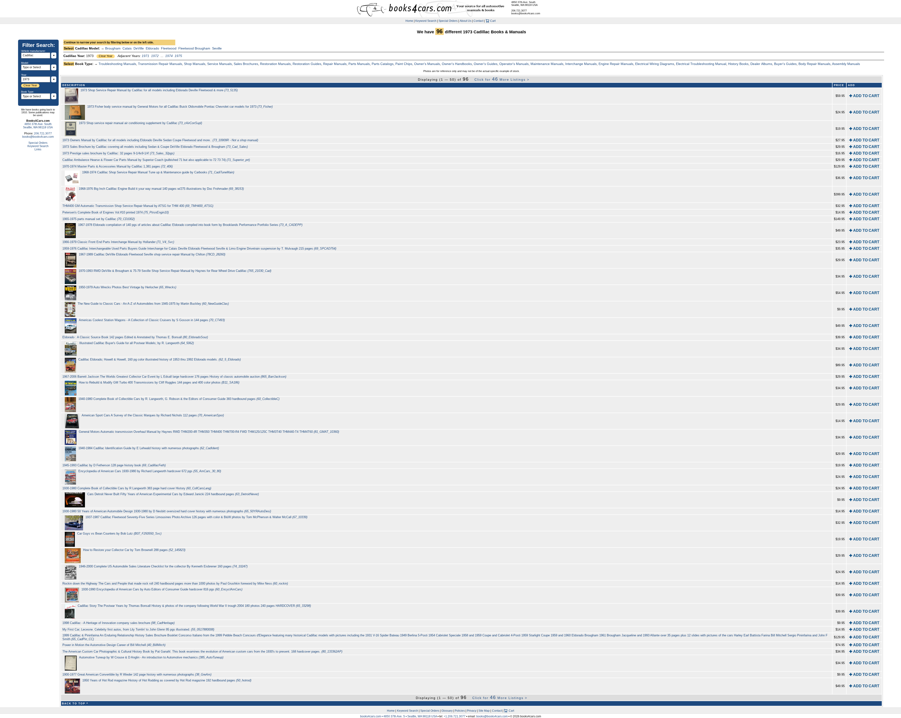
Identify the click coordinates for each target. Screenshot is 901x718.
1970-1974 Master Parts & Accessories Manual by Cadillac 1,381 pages (117, 166)
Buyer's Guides (785, 64)
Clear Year (105, 56)
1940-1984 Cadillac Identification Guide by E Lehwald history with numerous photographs (148, 448)
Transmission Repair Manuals (160, 64)
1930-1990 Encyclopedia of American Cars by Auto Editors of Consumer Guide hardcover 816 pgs (161, 589)
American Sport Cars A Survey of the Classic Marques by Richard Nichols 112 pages (153, 415)
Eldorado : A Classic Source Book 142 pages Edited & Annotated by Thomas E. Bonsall (135, 337)
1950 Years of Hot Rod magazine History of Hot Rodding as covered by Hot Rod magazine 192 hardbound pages (166, 680)
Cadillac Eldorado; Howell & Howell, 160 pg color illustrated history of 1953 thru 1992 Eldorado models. (159, 359)
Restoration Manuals (275, 64)
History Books (738, 64)
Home (409, 21)
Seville (217, 48)
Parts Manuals (359, 64)
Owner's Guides (485, 64)
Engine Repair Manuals (616, 64)
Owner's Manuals (427, 64)
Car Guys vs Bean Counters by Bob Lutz (119, 533)
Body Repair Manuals (814, 64)
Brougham (113, 48)
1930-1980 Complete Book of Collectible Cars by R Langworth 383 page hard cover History (136, 488)
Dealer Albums (761, 64)
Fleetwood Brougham (194, 48)
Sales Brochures (246, 64)
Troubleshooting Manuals (117, 64)
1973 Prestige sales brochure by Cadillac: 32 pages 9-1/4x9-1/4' (118, 153)
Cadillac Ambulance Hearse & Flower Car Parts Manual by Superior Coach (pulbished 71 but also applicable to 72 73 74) (156, 160)
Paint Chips (403, 64)
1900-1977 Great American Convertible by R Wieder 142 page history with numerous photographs (136, 674)
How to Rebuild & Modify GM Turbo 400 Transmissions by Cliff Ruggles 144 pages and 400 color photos (159, 382)
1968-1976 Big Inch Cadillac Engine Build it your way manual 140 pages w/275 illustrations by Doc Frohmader (161, 188)
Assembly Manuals (846, 64)
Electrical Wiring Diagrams (654, 64)
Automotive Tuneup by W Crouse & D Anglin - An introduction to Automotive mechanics (151, 657)
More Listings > (501, 79)
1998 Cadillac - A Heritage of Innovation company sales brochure (118, 623)
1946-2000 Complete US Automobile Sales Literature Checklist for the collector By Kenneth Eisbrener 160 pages (163, 566)
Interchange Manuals (581, 64)
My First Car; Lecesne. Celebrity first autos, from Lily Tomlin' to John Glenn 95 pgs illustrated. (138, 629)
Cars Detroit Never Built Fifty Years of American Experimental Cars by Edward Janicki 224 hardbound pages (173, 494)
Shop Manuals (194, 64)
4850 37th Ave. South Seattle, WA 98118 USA (524, 3)
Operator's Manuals (514, 64)
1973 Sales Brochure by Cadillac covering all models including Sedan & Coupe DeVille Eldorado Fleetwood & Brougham (155, 146)
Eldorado (152, 48)
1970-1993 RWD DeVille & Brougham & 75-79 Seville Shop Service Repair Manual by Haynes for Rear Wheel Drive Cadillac (175, 271)
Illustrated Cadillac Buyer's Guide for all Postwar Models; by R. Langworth (136, 343)
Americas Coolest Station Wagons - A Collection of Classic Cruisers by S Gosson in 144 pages (152, 320)
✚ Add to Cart (864, 96)
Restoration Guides (307, 64)
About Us (465, 21)
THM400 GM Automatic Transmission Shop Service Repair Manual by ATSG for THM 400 (137, 206)
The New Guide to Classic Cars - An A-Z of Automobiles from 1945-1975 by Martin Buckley (153, 303)
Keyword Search (425, 21)
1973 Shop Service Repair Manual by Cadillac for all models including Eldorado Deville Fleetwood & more (159, 90)
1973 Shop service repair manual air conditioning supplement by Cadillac (140, 123)
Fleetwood (168, 48)
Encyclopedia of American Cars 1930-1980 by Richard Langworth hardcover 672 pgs (149, 471)
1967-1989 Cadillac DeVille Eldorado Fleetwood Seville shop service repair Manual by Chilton (152, 254)
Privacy (471, 710)
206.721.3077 (519, 10)
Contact (478, 21)
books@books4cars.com (525, 13)
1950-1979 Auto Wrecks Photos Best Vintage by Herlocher (127, 287)
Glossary (447, 710)
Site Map (484, 710)
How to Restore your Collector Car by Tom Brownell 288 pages (134, 550)
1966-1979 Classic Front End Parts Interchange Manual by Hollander (118, 242)
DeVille (139, 48)
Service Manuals (219, 64)
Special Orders (448, 21)
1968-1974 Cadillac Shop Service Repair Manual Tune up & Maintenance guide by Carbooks (158, 172)
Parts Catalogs (382, 64)
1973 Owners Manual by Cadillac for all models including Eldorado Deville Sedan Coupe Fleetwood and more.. (160, 140)
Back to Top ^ (75, 703)
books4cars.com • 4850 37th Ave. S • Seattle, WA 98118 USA (399, 716)
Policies (460, 710)
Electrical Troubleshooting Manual (701, 64)
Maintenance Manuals (547, 64)
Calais (127, 48)
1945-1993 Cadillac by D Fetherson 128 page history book (114, 465)
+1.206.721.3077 (455, 716)
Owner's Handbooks (457, 64)
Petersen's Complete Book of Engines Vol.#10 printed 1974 (115, 212)
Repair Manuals (335, 64)
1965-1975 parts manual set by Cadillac (98, 219)
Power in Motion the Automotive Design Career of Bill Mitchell (113, 645)
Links (37, 149)
